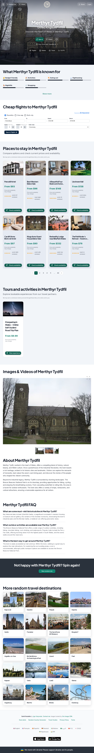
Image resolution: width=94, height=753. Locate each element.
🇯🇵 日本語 (78, 728)
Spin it (41, 39)
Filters (50, 39)
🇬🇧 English (16, 728)
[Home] (47, 4)
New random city (47, 571)
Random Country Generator (37, 720)
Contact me (46, 716)
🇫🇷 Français (26, 728)
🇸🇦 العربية (63, 728)
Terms (73, 720)
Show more (47, 94)
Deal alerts (22, 720)
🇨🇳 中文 (70, 728)
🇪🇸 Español (35, 728)
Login (89, 4)
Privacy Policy (64, 720)
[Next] (61, 273)
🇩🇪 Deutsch (45, 728)
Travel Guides (52, 720)
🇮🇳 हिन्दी (53, 731)
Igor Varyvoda (37, 716)
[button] (88, 378)
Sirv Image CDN (67, 716)
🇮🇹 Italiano (54, 728)
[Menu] (3, 4)
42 (58, 273)
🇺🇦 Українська (43, 731)
